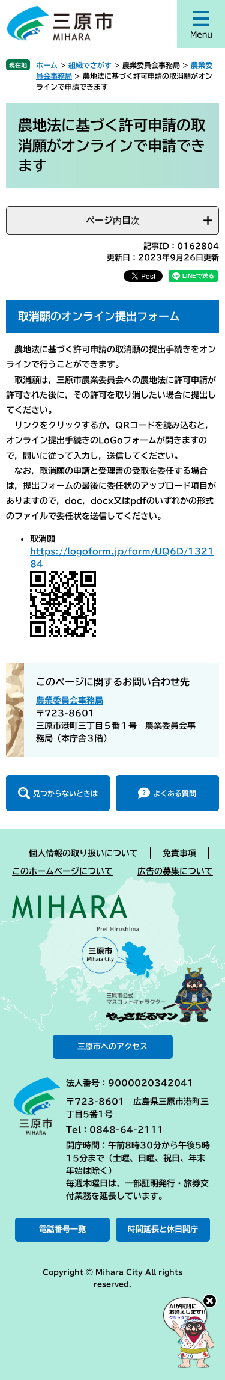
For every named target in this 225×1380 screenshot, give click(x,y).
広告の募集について (175, 871)
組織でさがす (90, 65)
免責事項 (179, 853)
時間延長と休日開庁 (163, 1229)
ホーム (47, 65)
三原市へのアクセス (112, 1046)
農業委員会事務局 (69, 700)
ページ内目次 (113, 220)
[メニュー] (201, 24)
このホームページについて (62, 871)
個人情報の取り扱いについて (83, 853)
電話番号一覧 (62, 1229)
